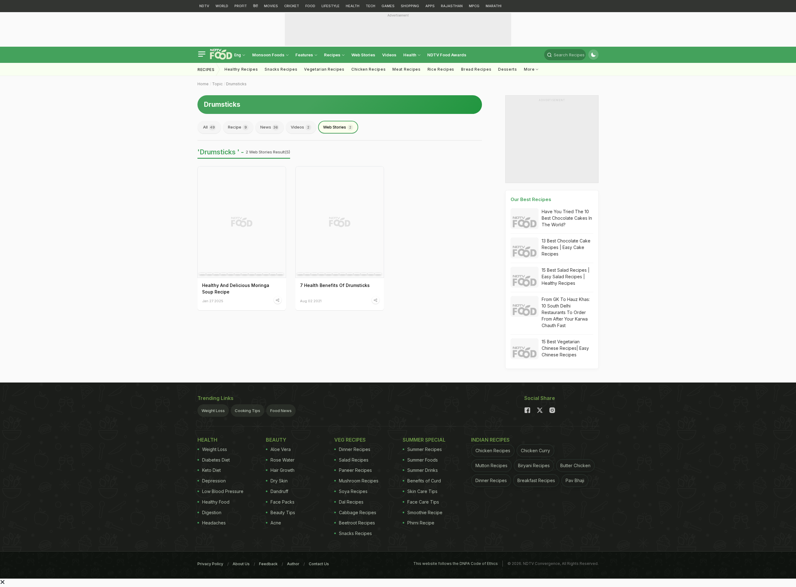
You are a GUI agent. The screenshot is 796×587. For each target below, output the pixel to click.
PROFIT (240, 6)
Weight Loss (213, 410)
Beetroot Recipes (357, 522)
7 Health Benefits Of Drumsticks (335, 285)
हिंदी (255, 6)
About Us (241, 563)
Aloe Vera (281, 449)
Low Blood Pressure (222, 491)
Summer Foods (422, 460)
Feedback (268, 563)
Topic (217, 84)
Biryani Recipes (534, 465)
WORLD (221, 6)
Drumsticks (236, 84)
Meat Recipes (406, 69)
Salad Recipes (353, 460)
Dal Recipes (351, 502)
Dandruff (279, 491)
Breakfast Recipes (536, 480)
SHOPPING (410, 6)
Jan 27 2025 (212, 301)
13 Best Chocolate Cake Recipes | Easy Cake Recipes (566, 247)
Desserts (507, 69)
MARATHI (494, 6)
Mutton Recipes (491, 465)
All (209, 126)
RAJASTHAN (452, 6)
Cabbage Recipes (357, 512)
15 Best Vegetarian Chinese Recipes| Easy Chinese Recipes (565, 348)
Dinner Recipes (354, 449)
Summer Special (424, 440)
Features (304, 54)
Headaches (214, 522)
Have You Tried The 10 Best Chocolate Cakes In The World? (567, 218)
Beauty (276, 440)
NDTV (204, 6)
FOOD (310, 6)
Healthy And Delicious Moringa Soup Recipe (235, 288)
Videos (389, 54)
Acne (276, 522)
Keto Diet (211, 470)
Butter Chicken (575, 465)
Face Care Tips (423, 502)
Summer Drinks (422, 470)
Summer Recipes (424, 449)
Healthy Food (215, 502)
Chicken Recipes (368, 69)
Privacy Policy (210, 563)
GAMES (388, 6)
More (530, 69)
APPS (430, 6)
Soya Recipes (353, 491)
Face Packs (282, 502)
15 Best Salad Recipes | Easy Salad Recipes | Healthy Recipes (566, 276)
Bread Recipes (476, 69)
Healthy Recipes (241, 69)
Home (203, 84)
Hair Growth (282, 470)
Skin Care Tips (422, 491)
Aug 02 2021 (311, 301)
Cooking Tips (247, 410)
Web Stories (363, 54)
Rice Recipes (441, 69)
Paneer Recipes (355, 470)
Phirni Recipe (420, 522)
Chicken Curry (535, 450)
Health (410, 54)
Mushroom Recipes (358, 480)
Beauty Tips (283, 512)
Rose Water (282, 460)
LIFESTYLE (331, 6)
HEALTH (352, 6)
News (269, 126)
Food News (281, 410)
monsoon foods (268, 54)
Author (293, 563)
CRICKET (291, 6)
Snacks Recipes (281, 69)
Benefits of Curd (424, 480)
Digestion (211, 512)
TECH (370, 6)
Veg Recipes (350, 440)
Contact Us (319, 563)
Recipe (237, 126)
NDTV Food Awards (446, 54)
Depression (214, 480)
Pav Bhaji (575, 480)
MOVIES (271, 6)
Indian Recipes (490, 440)
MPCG (474, 6)
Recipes (332, 54)
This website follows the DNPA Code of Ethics (455, 563)
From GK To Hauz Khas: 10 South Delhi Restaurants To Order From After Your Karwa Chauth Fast (566, 312)
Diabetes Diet (216, 460)
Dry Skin (279, 480)
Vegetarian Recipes (324, 69)
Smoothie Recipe (424, 512)
